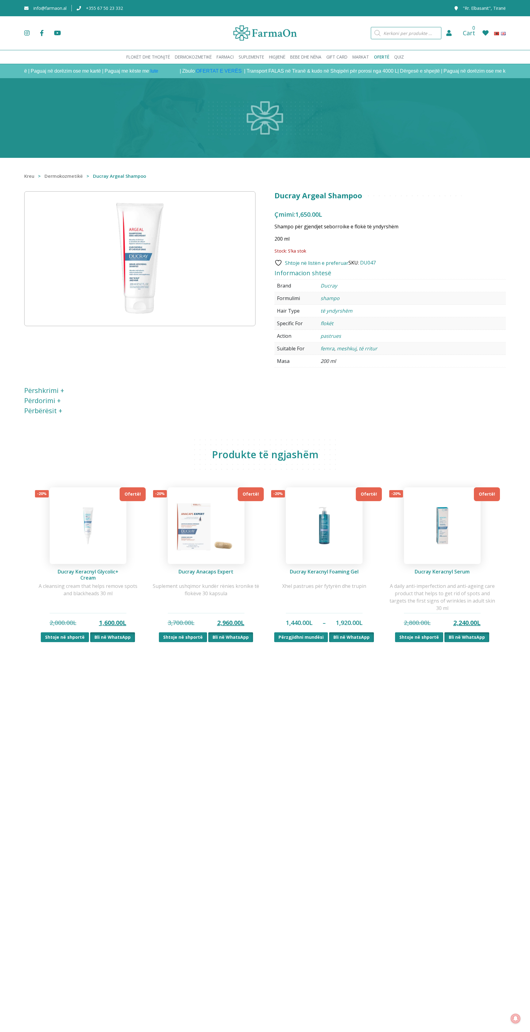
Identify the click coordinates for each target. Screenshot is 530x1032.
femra (327, 348)
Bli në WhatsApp (112, 637)
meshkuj (346, 348)
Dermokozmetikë (63, 176)
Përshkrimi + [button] (44, 390)
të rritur (368, 348)
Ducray (329, 285)
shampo (330, 298)
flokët (327, 323)
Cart (469, 33)
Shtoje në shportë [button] (65, 637)
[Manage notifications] (515, 1018)
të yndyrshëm (336, 310)
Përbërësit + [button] (43, 410)
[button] (449, 33)
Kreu (29, 176)
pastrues (331, 336)
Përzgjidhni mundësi (301, 637)
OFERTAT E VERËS (203, 71)
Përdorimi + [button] (42, 400)
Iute (138, 71)
